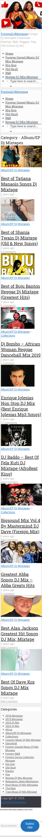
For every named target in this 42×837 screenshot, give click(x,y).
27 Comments (9, 197)
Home (9, 53)
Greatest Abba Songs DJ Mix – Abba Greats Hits (18, 579)
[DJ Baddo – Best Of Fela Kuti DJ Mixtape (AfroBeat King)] (16, 445)
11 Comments (9, 422)
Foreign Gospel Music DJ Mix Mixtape (22, 59)
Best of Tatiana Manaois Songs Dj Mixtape (19, 184)
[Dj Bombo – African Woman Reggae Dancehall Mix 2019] (17, 328)
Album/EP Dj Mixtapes (15, 170)
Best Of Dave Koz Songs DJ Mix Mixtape (18, 687)
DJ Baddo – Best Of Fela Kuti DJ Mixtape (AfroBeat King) (20, 465)
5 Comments (8, 305)
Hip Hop (10, 65)
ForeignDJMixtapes (14, 34)
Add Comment (9, 482)
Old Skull (11, 69)
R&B (8, 73)
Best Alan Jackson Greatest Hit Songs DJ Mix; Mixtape (19, 633)
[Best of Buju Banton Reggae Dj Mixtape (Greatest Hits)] (17, 274)
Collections (8, 335)
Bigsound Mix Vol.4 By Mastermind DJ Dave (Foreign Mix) (20, 526)
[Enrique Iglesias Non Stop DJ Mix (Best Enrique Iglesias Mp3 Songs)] (17, 385)
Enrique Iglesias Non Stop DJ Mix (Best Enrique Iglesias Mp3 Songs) (21, 406)
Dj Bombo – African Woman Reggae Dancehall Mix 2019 (21, 349)
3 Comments (8, 251)
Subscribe (29, 825)
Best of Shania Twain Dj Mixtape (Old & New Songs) (19, 237)
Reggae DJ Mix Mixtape (21, 77)
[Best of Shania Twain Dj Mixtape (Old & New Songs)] (17, 220)
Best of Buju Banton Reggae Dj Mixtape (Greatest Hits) (20, 291)
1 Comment (7, 363)
